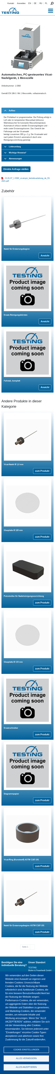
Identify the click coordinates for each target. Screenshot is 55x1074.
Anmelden (21, 3)
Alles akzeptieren (26, 1067)
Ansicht (45, 255)
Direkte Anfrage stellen (16, 169)
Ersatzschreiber (11, 728)
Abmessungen (15, 158)
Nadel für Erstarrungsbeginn (17, 249)
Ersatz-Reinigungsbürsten (15, 315)
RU (40, 3)
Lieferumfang (15, 146)
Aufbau (12, 110)
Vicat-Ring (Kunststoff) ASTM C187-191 (21, 860)
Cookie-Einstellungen (26, 1049)
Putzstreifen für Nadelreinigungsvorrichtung (24, 596)
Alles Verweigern (26, 1058)
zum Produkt (42, 471)
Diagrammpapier (11, 794)
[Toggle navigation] (51, 11)
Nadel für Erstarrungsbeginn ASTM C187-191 (24, 925)
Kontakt (10, 3)
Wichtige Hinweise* (17, 153)
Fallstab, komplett (12, 381)
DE (35, 3)
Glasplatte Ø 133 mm (13, 662)
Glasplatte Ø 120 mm (13, 530)
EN (29, 3)
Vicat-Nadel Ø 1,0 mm (13, 464)
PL (46, 3)
